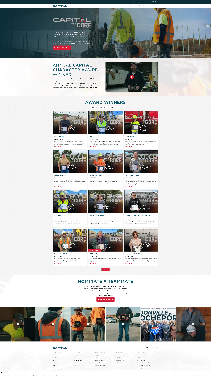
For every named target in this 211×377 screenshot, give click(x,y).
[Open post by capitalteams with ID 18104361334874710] (87, 324)
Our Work (138, 5)
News (54, 365)
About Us (55, 355)
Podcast (54, 360)
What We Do (129, 5)
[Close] (210, 372)
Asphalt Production (78, 360)
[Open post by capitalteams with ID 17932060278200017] (52, 324)
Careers (154, 5)
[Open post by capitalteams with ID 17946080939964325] (193, 324)
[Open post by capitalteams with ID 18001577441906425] (17, 324)
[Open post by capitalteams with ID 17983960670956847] (123, 324)
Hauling (75, 362)
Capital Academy (119, 357)
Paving (75, 365)
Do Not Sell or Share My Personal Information (201, 375)
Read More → (58, 146)
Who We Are (121, 5)
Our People (55, 357)
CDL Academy (119, 362)
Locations (133, 1)
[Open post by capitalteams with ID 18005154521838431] (158, 324)
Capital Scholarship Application (144, 365)
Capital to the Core (57, 362)
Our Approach (146, 5)
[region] (105, 374)
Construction (77, 368)
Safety (96, 357)
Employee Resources (146, 1)
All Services (76, 355)
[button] (154, 2)
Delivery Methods (99, 360)
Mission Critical (98, 362)
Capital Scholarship (120, 360)
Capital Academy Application (143, 362)
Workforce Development (100, 365)
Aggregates (76, 357)
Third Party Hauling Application (144, 368)
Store (54, 368)
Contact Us (138, 1)
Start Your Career (119, 355)
